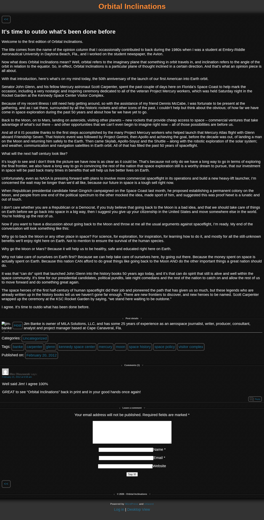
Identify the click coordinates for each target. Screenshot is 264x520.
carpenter (34, 347)
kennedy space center (77, 347)
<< (6, 19)
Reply (257, 399)
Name (158, 449)
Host (17, 325)
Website (159, 466)
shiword (149, 504)
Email (158, 458)
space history (140, 347)
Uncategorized (35, 338)
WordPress (131, 504)
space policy (164, 347)
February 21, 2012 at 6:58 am (17, 377)
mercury (105, 347)
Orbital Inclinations (132, 6)
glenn (50, 347)
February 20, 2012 (41, 355)
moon (120, 347)
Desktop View (138, 509)
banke (18, 347)
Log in (119, 509)
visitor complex (191, 347)
